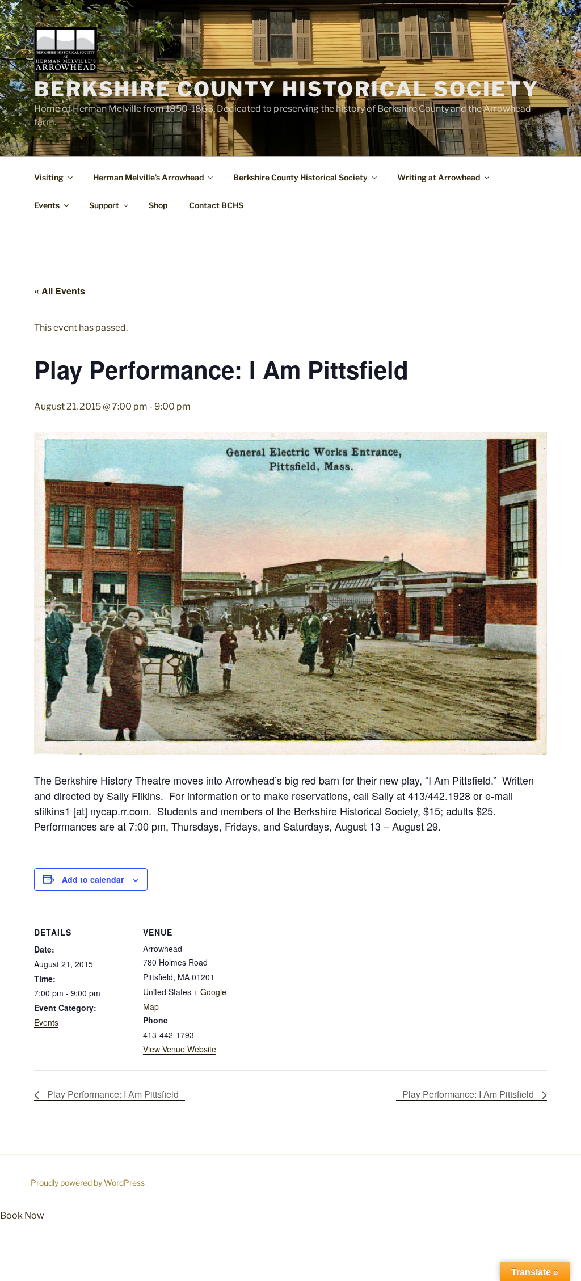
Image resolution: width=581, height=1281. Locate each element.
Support (104, 205)
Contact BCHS (216, 205)
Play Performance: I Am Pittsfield (112, 1094)
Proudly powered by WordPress (88, 1182)
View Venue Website (179, 1049)
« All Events (59, 290)
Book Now (22, 1215)
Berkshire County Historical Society (286, 89)
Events (47, 205)
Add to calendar (93, 879)
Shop (158, 205)
